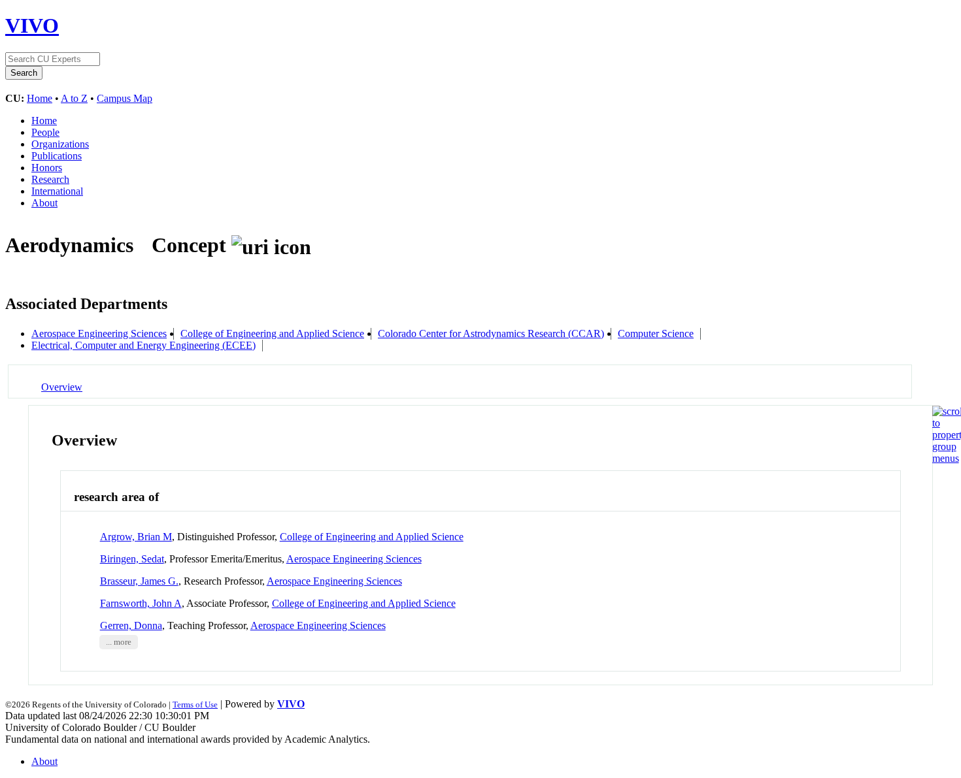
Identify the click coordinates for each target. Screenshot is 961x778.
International (57, 191)
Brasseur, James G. (139, 581)
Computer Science (656, 333)
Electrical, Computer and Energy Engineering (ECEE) (143, 345)
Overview (61, 387)
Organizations (60, 144)
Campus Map (124, 98)
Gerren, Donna (131, 625)
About (44, 202)
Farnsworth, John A (141, 603)
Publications (56, 155)
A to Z (74, 98)
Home (39, 98)
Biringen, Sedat (132, 558)
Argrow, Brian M (136, 536)
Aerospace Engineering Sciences (99, 333)
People (45, 132)
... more (118, 642)
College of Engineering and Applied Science (272, 333)
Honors (46, 167)
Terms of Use (195, 704)
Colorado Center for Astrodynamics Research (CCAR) (491, 333)
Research (50, 179)
